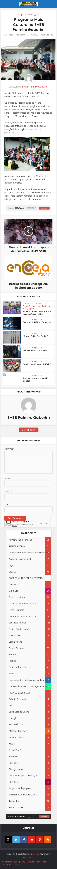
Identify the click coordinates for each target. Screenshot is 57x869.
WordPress (28, 857)
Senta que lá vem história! (37, 364)
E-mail (8, 491)
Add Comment (22, 35)
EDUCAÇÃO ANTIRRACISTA (34, 303)
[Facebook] (24, 839)
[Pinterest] (39, 839)
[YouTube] (31, 839)
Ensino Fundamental (31, 306)
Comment (9, 448)
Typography (6, 861)
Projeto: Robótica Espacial (37, 322)
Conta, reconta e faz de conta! (35, 379)
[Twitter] (16, 839)
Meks (36, 853)
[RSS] (47, 839)
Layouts (30, 861)
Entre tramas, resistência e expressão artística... (37, 313)
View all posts (28, 429)
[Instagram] (8, 839)
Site (6, 504)
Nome (8, 478)
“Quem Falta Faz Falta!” (35, 336)
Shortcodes (40, 861)
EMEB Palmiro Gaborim (43, 35)
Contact (17, 864)
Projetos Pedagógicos (29, 14)
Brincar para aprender (35, 350)
